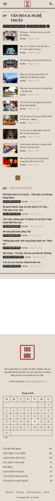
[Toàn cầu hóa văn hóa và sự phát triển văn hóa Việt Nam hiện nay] (10, 148)
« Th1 (5, 437)
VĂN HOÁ (17, 12)
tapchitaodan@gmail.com (35, 381)
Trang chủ (6, 12)
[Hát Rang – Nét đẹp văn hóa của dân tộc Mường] (10, 36)
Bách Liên (9, 492)
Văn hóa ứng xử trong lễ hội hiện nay (35, 60)
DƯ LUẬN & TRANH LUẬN (14, 26)
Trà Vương (20, 492)
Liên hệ (46, 492)
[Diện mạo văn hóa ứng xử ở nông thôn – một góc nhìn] (10, 92)
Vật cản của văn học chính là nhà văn (21, 262)
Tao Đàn (23, 39)
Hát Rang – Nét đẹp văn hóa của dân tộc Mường (27, 253)
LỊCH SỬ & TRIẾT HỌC (36, 26)
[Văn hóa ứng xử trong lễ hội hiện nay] (10, 64)
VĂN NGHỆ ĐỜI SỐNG (12, 226)
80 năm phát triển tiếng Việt (17, 231)
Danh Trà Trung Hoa (33, 492)
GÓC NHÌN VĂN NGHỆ (12, 214)
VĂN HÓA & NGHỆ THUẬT (13, 257)
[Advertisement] (27, 306)
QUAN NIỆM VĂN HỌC (12, 201)
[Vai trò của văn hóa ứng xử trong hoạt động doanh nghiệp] (10, 106)
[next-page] (35, 177)
